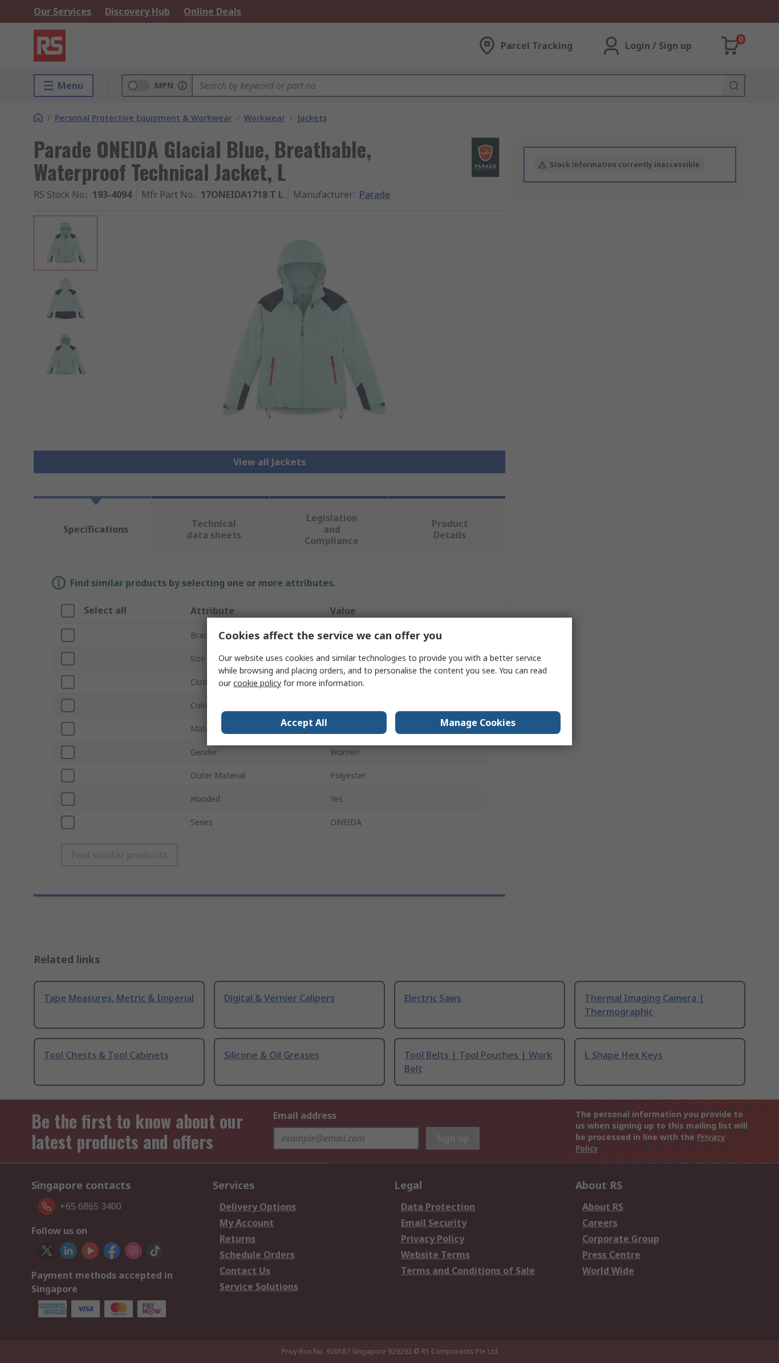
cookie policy (257, 683)
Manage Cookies (478, 722)
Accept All (304, 722)
